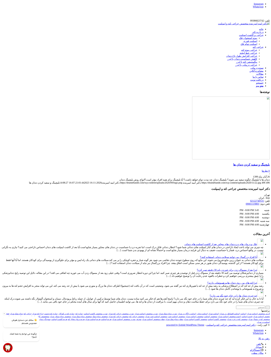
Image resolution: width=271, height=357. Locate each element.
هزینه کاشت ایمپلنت (59, 319)
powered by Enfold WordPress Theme (185, 325)
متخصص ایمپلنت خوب (176, 316)
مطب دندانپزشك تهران (174, 319)
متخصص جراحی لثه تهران (118, 316)
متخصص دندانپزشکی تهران (60, 316)
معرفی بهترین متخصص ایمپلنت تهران (126, 319)
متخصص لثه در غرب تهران (237, 319)
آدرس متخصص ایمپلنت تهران (258, 314)
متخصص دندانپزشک (100, 316)
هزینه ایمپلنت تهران (92, 319)
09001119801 (252, 204)
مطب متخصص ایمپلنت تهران (153, 319)
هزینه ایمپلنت (106, 319)
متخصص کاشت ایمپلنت (217, 319)
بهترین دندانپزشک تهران (168, 314)
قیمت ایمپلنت (247, 316)
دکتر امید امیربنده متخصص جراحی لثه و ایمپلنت (230, 325)
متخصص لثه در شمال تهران (259, 319)
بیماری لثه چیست (51, 314)
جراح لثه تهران (38, 314)
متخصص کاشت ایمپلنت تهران (195, 319)
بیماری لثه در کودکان (66, 314)
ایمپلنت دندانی (202, 314)
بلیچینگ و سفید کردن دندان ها (251, 164)
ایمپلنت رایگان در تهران (187, 314)
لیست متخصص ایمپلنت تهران (229, 316)
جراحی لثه (28, 314)
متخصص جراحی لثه (136, 316)
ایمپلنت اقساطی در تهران (230, 314)
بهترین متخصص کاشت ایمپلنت (96, 314)
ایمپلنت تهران (213, 314)
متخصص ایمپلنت (210, 316)
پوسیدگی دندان (45, 319)
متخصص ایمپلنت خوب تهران (156, 316)
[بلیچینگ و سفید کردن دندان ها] (231, 158)
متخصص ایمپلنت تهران (194, 316)
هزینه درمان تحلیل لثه (76, 319)
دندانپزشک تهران (16, 314)
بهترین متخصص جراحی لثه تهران (121, 314)
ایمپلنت (243, 314)
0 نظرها (266, 171)
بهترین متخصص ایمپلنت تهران (146, 314)
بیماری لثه (79, 314)
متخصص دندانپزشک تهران (82, 316)
